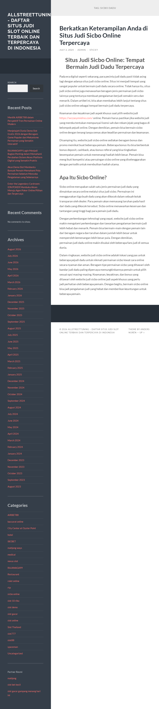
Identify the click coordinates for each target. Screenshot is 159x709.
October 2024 (15, 394)
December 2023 (16, 460)
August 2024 (14, 407)
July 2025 (13, 334)
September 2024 (16, 400)
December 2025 (16, 302)
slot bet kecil (14, 684)
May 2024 (13, 427)
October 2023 (15, 473)
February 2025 (15, 367)
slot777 (12, 633)
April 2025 (13, 354)
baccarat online (15, 521)
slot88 (11, 640)
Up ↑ (142, 332)
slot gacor (13, 614)
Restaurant (13, 574)
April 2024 (13, 433)
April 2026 (13, 275)
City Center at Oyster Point (22, 528)
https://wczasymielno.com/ (76, 118)
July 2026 (13, 255)
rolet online (13, 581)
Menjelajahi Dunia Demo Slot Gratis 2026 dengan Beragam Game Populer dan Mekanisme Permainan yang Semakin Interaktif (23, 137)
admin (81, 50)
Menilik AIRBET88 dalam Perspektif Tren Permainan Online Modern (25, 120)
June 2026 (13, 262)
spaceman (13, 646)
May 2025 (13, 348)
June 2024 (13, 420)
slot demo (13, 607)
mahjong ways (15, 547)
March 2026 (14, 282)
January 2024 (15, 453)
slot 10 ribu (13, 600)
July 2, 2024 (66, 50)
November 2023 (16, 466)
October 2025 (15, 315)
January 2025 (15, 374)
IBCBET (12, 541)
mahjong (12, 678)
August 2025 (14, 328)
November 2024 (16, 387)
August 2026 (14, 249)
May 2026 (13, 269)
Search (12, 82)
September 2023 (16, 479)
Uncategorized (15, 653)
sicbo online (14, 594)
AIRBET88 (13, 515)
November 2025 (16, 308)
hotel (10, 534)
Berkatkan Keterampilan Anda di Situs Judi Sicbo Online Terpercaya (103, 35)
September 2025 (16, 321)
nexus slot (13, 561)
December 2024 (16, 381)
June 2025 (13, 341)
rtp (9, 587)
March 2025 (14, 361)
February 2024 (15, 446)
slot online (13, 620)
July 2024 (13, 414)
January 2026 (15, 295)
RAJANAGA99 (15, 567)
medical (12, 554)
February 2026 (15, 288)
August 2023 (14, 486)
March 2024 (14, 440)
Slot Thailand (14, 627)
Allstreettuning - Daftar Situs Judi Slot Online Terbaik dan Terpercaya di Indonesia (31, 31)
